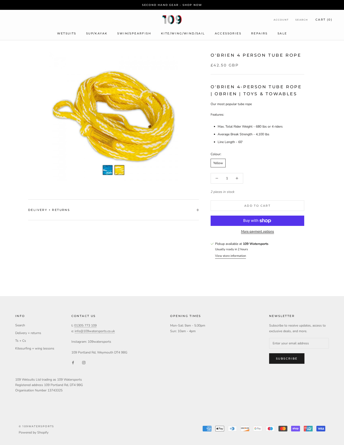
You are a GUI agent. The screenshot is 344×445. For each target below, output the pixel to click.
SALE (282, 33)
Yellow (218, 163)
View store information (230, 256)
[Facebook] (73, 362)
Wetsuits (66, 33)
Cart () (323, 19)
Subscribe (287, 358)
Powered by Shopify (33, 432)
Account (281, 19)
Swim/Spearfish (134, 33)
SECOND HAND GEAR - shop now (172, 5)
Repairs (259, 33)
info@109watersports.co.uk (95, 331)
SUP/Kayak (97, 33)
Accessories (228, 33)
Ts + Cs (20, 340)
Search (301, 19)
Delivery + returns (49, 210)
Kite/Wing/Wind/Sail (183, 33)
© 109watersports (36, 426)
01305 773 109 (85, 325)
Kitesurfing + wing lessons (34, 348)
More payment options (257, 231)
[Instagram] (83, 362)
